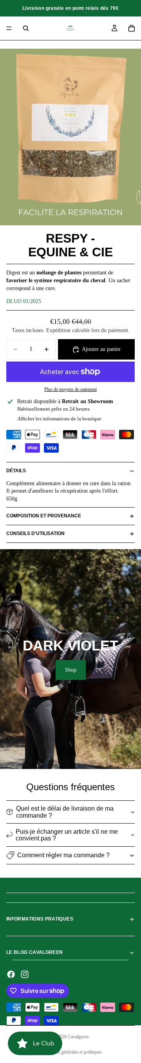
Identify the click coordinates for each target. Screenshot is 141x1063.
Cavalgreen (78, 1036)
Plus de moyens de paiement (70, 389)
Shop (70, 670)
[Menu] (9, 28)
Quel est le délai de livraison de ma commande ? (65, 812)
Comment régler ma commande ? (63, 855)
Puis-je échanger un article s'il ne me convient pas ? (67, 835)
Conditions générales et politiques (71, 1052)
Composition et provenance (43, 516)
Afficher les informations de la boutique (59, 419)
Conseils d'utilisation (35, 533)
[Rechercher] (25, 28)
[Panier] (131, 28)
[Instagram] (24, 974)
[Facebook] (11, 974)
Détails (16, 470)
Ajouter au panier (101, 349)
